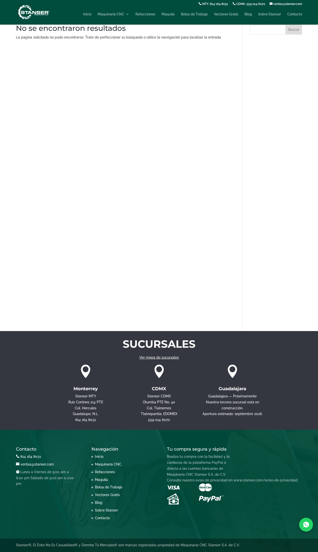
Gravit (255, 252)
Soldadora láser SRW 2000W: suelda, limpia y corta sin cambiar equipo (274, 76)
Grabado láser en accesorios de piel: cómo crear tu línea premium (276, 128)
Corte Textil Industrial (267, 222)
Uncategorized (262, 306)
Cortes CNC (259, 229)
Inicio (87, 14)
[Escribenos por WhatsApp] (306, 525)
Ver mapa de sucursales (159, 357)
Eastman (257, 245)
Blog (248, 14)
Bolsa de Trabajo (194, 14)
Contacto (294, 14)
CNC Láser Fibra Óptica (269, 183)
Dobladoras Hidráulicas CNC (273, 237)
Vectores (257, 313)
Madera (256, 260)
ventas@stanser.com (287, 4)
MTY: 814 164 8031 (214, 4)
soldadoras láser (263, 298)
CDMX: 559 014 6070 (250, 4)
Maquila (168, 14)
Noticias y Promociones (269, 275)
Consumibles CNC (265, 206)
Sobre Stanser (269, 14)
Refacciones (145, 14)
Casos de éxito (262, 154)
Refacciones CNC (264, 291)
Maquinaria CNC (111, 14)
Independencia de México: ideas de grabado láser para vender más (273, 95)
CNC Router (259, 191)
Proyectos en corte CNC (269, 283)
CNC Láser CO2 (262, 176)
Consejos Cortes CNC (267, 199)
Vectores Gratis (226, 14)
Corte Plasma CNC (265, 214)
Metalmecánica (262, 267)
